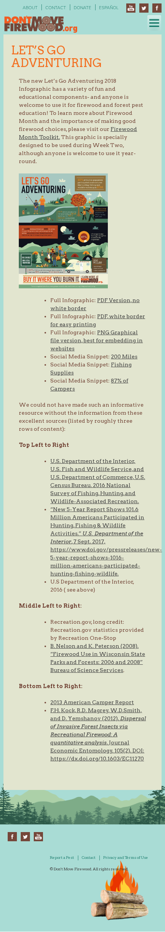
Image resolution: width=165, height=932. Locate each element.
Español (109, 7)
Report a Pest (62, 857)
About (30, 7)
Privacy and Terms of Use (125, 857)
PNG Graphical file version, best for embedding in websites (96, 340)
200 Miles (124, 356)
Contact (55, 7)
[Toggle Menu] (154, 23)
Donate (82, 7)
